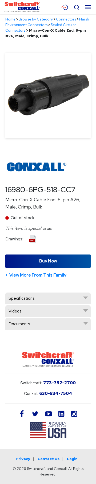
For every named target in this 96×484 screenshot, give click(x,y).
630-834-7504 (55, 393)
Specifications (22, 298)
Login (72, 458)
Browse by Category (36, 19)
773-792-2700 (59, 383)
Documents (19, 324)
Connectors (66, 19)
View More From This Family (37, 275)
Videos (15, 311)
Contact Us (48, 458)
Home (10, 19)
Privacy (23, 458)
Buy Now (48, 261)
